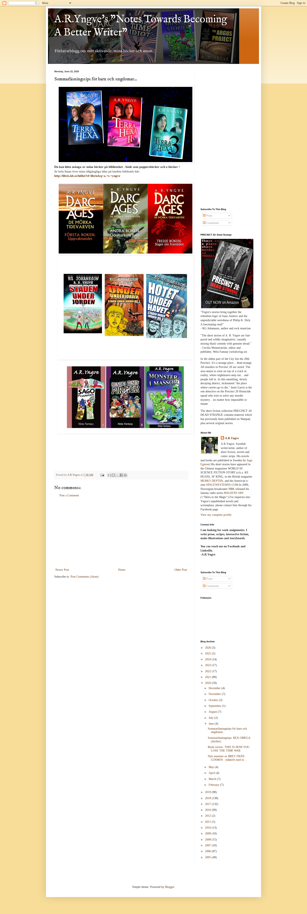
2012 (208, 815)
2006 (208, 851)
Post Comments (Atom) (85, 576)
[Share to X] (117, 475)
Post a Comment (69, 495)
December (215, 688)
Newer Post (62, 569)
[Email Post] (102, 474)
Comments (212, 222)
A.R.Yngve (232, 438)
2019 (208, 792)
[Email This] (109, 475)
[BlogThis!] (113, 475)
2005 (208, 857)
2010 (208, 827)
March (213, 779)
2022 (208, 671)
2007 (208, 845)
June (212, 723)
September (215, 705)
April (212, 773)
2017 (208, 804)
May (212, 767)
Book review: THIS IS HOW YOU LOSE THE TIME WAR (228, 748)
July (211, 717)
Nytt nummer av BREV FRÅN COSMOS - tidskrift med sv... (227, 758)
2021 (208, 677)
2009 (208, 833)
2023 (208, 665)
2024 (208, 659)
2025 (208, 653)
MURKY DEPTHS (211, 480)
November (215, 694)
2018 (208, 798)
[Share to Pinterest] (125, 475)
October (214, 700)
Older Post (180, 569)
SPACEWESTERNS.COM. (222, 484)
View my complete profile (215, 514)
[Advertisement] (121, 532)
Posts (209, 215)
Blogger (169, 887)
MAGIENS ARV (234, 492)
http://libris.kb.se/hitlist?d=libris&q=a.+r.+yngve (87, 175)
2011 (208, 821)
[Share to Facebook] (121, 475)
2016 (208, 809)
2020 (208, 683)
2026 (208, 647)
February (214, 784)
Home (121, 569)
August (213, 711)
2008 (208, 839)
